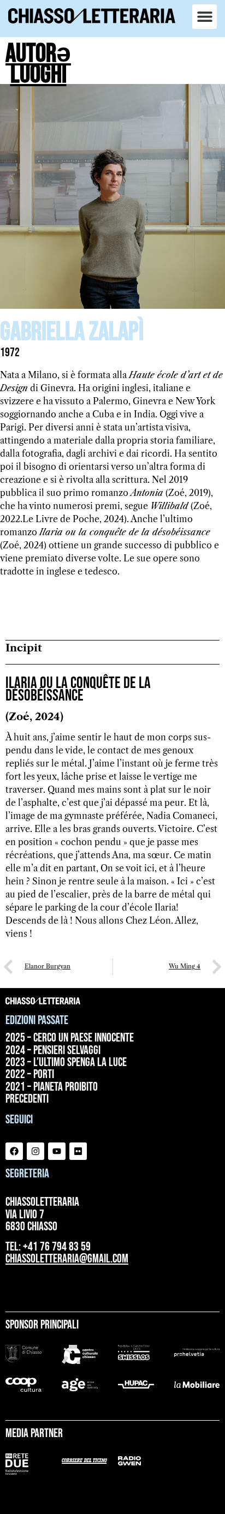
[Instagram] (35, 1151)
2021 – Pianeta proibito (51, 1087)
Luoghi (38, 74)
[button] (204, 16)
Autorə (38, 54)
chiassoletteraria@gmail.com (66, 1259)
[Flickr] (78, 1151)
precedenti (27, 1099)
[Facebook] (14, 1151)
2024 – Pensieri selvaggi (52, 1051)
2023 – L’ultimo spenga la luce (66, 1063)
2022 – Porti (29, 1075)
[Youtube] (57, 1151)
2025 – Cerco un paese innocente (69, 1038)
